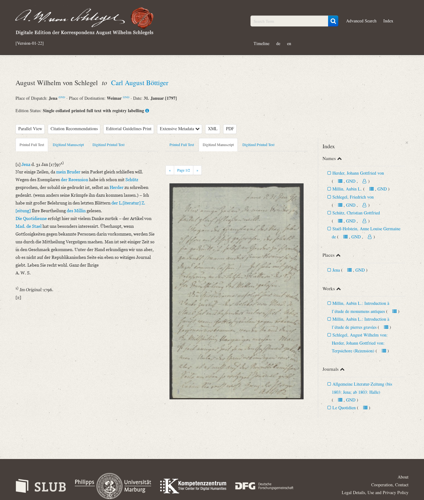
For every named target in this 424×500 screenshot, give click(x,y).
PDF (230, 128)
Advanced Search (361, 21)
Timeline (261, 43)
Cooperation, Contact (389, 485)
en (289, 43)
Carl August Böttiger (139, 82)
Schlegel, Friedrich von (353, 197)
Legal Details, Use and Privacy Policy (375, 492)
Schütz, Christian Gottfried (356, 213)
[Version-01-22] (30, 43)
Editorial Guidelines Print (128, 128)
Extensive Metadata (177, 128)
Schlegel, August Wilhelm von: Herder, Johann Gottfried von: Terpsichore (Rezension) (360, 343)
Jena (336, 270)
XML (213, 128)
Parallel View (30, 128)
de (278, 43)
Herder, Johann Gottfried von (358, 173)
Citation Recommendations (74, 128)
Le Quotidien (344, 408)
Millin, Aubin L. (347, 189)
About (403, 477)
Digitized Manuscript (68, 144)
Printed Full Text (32, 144)
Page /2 (183, 169)
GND (62, 97)
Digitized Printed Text (108, 144)
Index (388, 21)
